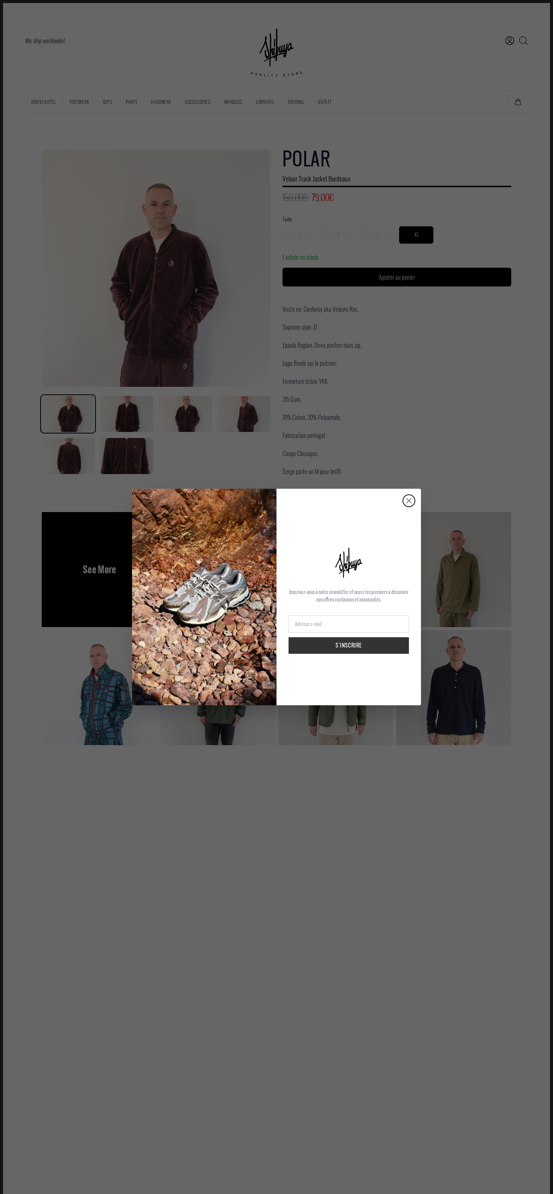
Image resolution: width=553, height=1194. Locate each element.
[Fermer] (409, 501)
